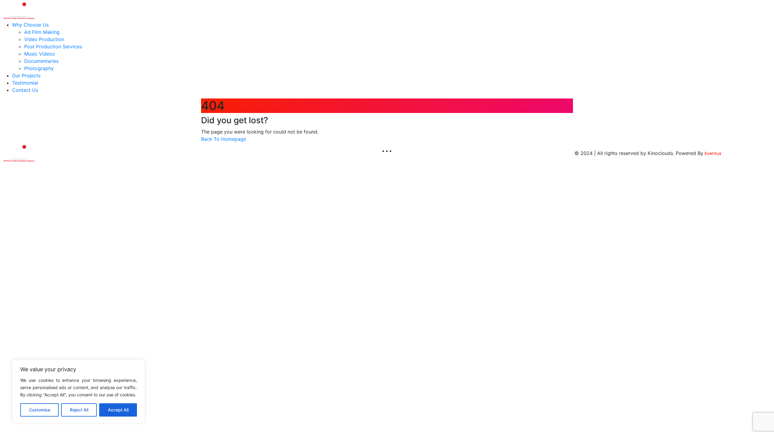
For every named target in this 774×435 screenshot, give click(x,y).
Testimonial (25, 83)
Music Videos (39, 54)
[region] (78, 391)
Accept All (118, 409)
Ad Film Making (42, 32)
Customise (39, 409)
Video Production (44, 39)
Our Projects (26, 75)
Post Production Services (53, 47)
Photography (39, 68)
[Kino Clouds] (18, 10)
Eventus (713, 153)
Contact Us (25, 90)
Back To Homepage (223, 139)
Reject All (79, 409)
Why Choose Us (30, 25)
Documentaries (41, 61)
